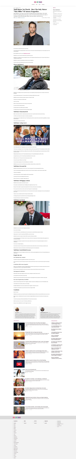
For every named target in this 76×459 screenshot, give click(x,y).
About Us (58, 426)
